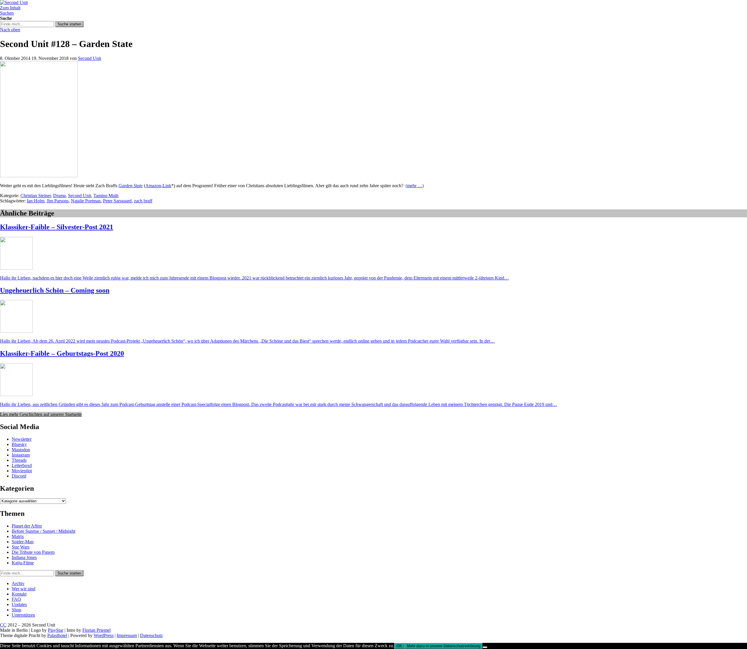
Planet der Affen (27, 525)
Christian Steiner (35, 195)
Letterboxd (22, 465)
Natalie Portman (86, 200)
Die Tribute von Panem (33, 552)
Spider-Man (23, 541)
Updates (19, 604)
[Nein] (485, 647)
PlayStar (55, 630)
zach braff (143, 200)
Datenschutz (151, 635)
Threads (19, 460)
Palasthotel (57, 635)
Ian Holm (35, 200)
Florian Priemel (96, 630)
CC (3, 624)
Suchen (7, 13)
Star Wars (20, 546)
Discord (19, 475)
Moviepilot (22, 470)
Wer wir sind (23, 588)
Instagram (21, 454)
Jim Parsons (58, 200)
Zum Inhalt (10, 7)
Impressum (127, 635)
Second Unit (89, 58)
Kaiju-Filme (23, 562)
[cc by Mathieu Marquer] (39, 175)
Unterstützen (23, 614)
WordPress (104, 635)
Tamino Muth (105, 195)
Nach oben (10, 29)
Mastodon (21, 449)
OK (399, 646)
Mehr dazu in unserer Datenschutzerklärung (443, 646)
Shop (16, 609)
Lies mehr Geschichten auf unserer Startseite (41, 414)
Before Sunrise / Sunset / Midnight (43, 531)
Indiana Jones (24, 557)
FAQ (16, 599)
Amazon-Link (158, 185)
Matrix (18, 536)
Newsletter (22, 439)
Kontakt (19, 593)
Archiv (18, 583)
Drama (59, 195)
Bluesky (19, 444)
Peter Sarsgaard (117, 200)
